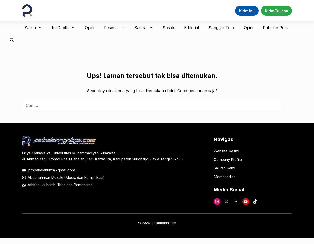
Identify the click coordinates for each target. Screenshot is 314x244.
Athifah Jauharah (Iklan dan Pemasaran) (61, 184)
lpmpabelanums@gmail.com (51, 170)
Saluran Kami (224, 168)
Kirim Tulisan (276, 11)
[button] (12, 40)
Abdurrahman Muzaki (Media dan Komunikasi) (66, 177)
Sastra (140, 27)
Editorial (191, 27)
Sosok (168, 27)
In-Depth (60, 27)
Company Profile (228, 159)
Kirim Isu (247, 11)
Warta (30, 27)
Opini (89, 27)
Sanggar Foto (221, 27)
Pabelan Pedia (276, 27)
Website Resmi (226, 151)
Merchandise (225, 176)
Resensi (111, 27)
